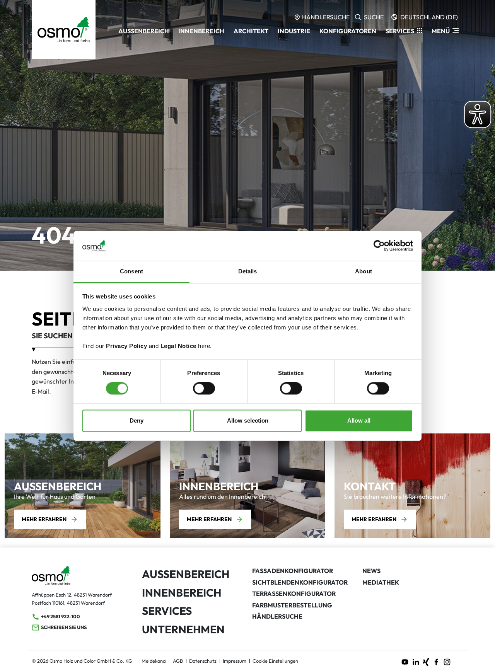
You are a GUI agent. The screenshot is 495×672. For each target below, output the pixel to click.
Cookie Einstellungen (275, 661)
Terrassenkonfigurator (294, 593)
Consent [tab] (131, 271)
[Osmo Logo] (64, 29)
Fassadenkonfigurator (292, 571)
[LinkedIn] (416, 661)
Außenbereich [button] (143, 31)
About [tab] (363, 271)
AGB (178, 661)
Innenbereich (181, 592)
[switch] (204, 388)
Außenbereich (185, 574)
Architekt (251, 31)
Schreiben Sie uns (64, 627)
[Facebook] (436, 661)
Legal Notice (178, 346)
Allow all (358, 420)
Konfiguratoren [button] (347, 31)
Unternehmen (183, 629)
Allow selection (247, 420)
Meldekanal (154, 661)
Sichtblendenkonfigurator (300, 582)
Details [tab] (247, 271)
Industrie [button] (294, 31)
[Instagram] (447, 661)
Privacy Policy (126, 346)
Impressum (234, 661)
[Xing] (426, 661)
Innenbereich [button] (201, 31)
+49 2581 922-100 (60, 616)
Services (167, 610)
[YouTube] (405, 661)
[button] (404, 31)
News (371, 571)
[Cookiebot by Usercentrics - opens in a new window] (379, 246)
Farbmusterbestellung (292, 605)
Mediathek (380, 582)
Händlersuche (277, 616)
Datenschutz (203, 661)
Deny (136, 420)
